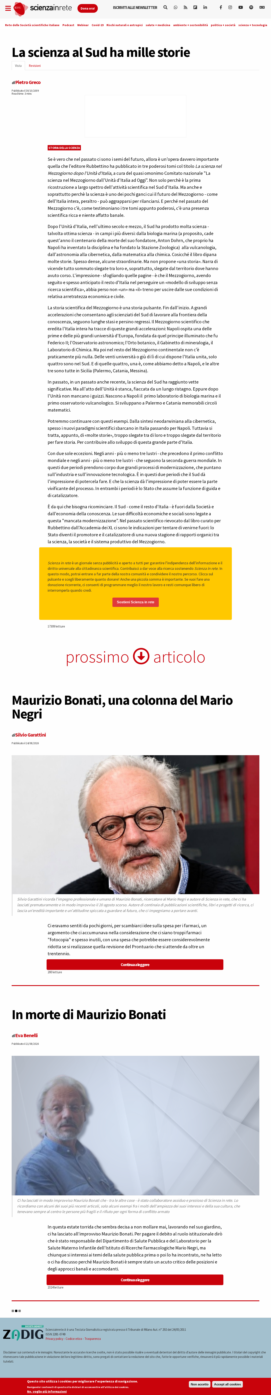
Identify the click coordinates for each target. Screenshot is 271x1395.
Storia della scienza (64, 148)
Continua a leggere (135, 964)
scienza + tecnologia (252, 25)
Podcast (68, 25)
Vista (20, 67)
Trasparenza (92, 1339)
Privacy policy (54, 1339)
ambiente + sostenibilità (190, 25)
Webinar (83, 25)
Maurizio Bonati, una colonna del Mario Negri (122, 706)
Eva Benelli (26, 1035)
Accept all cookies (227, 1384)
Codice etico (74, 1339)
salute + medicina (158, 25)
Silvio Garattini (30, 734)
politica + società (223, 25)
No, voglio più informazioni (47, 1391)
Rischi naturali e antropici (124, 25)
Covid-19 (98, 25)
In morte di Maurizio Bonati (89, 1014)
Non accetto (200, 1384)
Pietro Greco (27, 82)
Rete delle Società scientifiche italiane (32, 25)
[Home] (45, 9)
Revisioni (35, 66)
